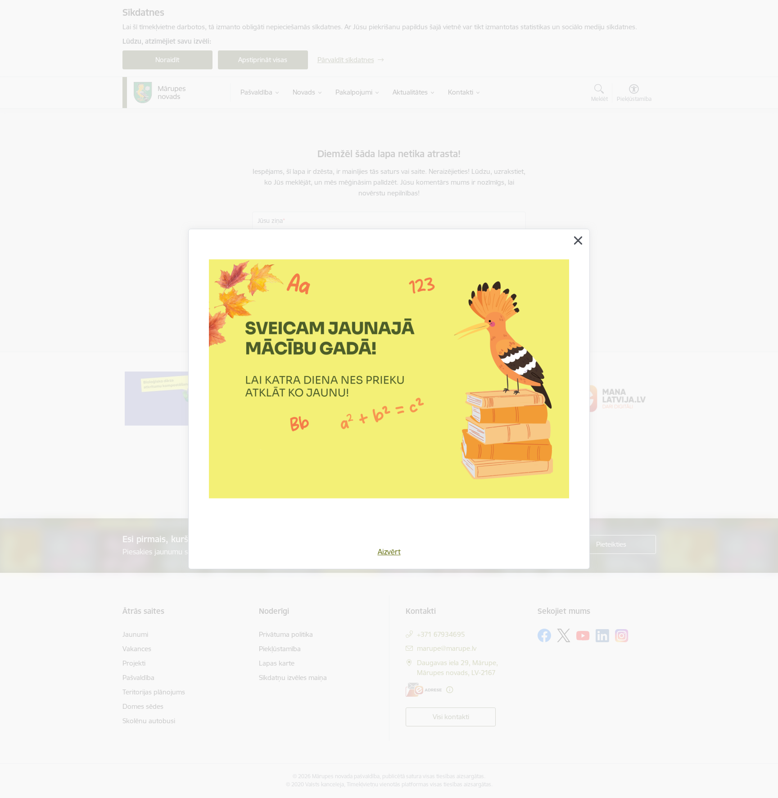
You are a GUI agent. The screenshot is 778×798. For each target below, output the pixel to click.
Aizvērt (389, 551)
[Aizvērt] (578, 240)
